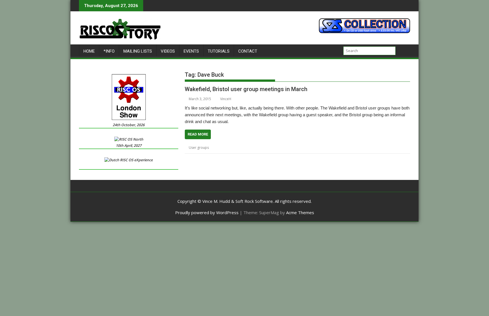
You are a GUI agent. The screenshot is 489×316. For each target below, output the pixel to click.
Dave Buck (260, 147)
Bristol (235, 147)
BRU (246, 147)
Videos (168, 51)
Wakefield (324, 147)
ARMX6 (222, 147)
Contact (247, 51)
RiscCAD (277, 147)
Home (89, 51)
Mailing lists (137, 51)
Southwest (305, 147)
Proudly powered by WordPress (207, 212)
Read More (198, 134)
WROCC (340, 147)
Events (191, 51)
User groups (199, 147)
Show (291, 147)
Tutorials (219, 51)
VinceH (225, 98)
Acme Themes (300, 212)
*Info (109, 51)
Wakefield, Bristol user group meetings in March (246, 89)
